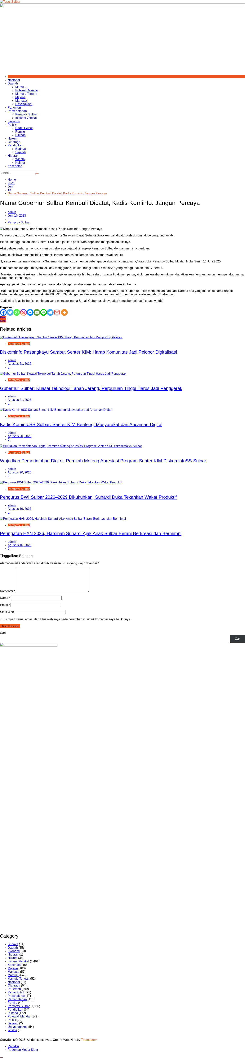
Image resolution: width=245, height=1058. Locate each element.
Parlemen (14, 107)
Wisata (20, 159)
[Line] (43, 312)
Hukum (12, 138)
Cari (3, 632)
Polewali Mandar (26, 90)
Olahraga (14, 142)
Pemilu (20, 131)
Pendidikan (15, 145)
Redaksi (13, 1046)
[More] (64, 312)
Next (3, 320)
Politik (12, 124)
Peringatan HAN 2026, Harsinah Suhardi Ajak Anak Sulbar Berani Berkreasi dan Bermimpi (90, 533)
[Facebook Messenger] (30, 312)
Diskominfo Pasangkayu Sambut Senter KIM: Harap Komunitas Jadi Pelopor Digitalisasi (88, 352)
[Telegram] (50, 312)
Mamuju (20, 87)
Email (5, 605)
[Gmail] (57, 312)
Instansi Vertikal (26, 117)
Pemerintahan (17, 111)
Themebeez (89, 1039)
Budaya (20, 148)
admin (12, 212)
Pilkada (20, 135)
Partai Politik (24, 128)
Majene (20, 97)
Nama (5, 597)
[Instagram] (23, 312)
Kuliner (20, 162)
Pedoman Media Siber (23, 1049)
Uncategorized (18, 1026)
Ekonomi (14, 121)
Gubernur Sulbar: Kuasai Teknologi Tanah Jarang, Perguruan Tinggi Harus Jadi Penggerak (91, 388)
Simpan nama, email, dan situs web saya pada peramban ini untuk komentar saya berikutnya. (68, 619)
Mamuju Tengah (26, 93)
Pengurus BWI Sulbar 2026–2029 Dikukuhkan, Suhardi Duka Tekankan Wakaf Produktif (88, 497)
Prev (3, 317)
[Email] (36, 312)
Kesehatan (15, 166)
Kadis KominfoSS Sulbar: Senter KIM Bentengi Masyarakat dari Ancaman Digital (81, 424)
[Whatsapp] (16, 312)
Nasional (14, 80)
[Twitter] (10, 312)
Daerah (13, 83)
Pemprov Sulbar (26, 114)
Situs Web (7, 612)
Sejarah (20, 152)
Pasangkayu (23, 104)
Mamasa (21, 100)
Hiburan (13, 155)
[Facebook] (3, 312)
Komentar (7, 591)
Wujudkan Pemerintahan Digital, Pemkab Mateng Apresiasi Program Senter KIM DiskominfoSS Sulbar (103, 460)
